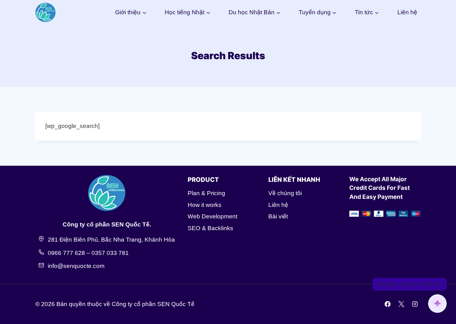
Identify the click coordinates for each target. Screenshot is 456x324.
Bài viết (278, 216)
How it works (204, 205)
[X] (401, 304)
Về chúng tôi (285, 193)
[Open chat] (437, 303)
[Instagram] (415, 304)
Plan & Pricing (206, 193)
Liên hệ (407, 12)
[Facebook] (388, 304)
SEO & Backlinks (210, 228)
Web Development (212, 216)
